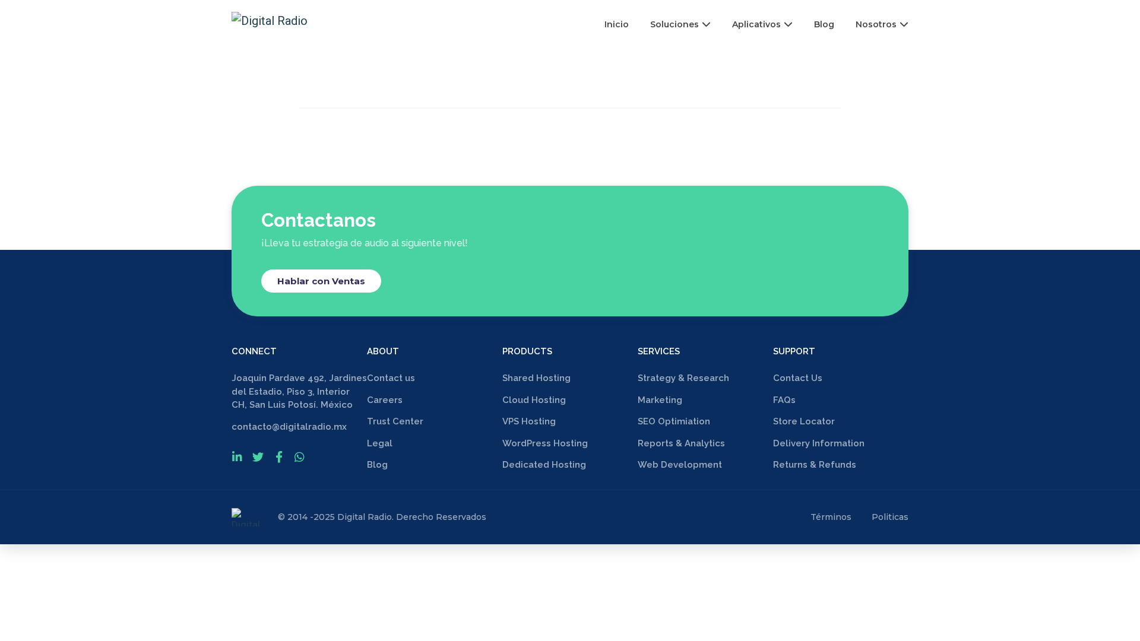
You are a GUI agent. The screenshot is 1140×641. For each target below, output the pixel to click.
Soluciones (674, 24)
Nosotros (876, 24)
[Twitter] (258, 456)
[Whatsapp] (299, 456)
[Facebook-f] (278, 456)
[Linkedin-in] (237, 456)
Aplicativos (756, 24)
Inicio (616, 24)
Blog (824, 24)
